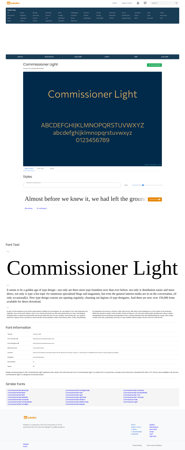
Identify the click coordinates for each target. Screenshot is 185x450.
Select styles (29, 169)
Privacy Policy (137, 445)
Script (107, 57)
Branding (48, 13)
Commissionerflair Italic (74, 393)
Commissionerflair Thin (131, 395)
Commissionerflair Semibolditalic (135, 393)
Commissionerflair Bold (16, 395)
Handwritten (126, 15)
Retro (136, 18)
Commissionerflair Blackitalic (18, 390)
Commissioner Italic (130, 399)
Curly (148, 13)
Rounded (150, 18)
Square (22, 21)
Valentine (61, 21)
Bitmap (35, 13)
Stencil (35, 21)
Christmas (112, 13)
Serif (136, 57)
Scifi (161, 18)
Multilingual (87, 18)
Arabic (22, 13)
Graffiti (86, 15)
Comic (124, 13)
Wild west (74, 21)
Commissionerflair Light (74, 395)
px (126, 185)
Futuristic (74, 15)
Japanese (23, 18)
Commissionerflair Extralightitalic (78, 390)
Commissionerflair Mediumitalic (77, 402)
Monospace (49, 57)
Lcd (47, 18)
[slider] (146, 185)
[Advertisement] (63, 39)
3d (8, 13)
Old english (99, 18)
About (52, 169)
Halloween (112, 15)
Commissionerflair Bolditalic (18, 397)
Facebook (134, 434)
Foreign (60, 15)
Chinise (98, 13)
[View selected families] (145, 3)
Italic (9, 18)
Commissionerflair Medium (75, 399)
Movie (73, 18)
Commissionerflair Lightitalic (76, 397)
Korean (35, 18)
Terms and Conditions (154, 445)
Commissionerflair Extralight (18, 404)
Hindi (148, 15)
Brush (60, 13)
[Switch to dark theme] (138, 3)
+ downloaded (136, 432)
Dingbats (23, 15)
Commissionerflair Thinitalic (133, 397)
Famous (48, 15)
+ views (134, 429)
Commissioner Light (92, 267)
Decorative (10, 15)
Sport (9, 21)
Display (20, 57)
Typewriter (49, 21)
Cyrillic (162, 13)
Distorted (36, 15)
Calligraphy (74, 13)
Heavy (136, 15)
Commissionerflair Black (16, 393)
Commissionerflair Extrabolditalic (20, 402)
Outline (111, 18)
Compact (138, 13)
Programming (126, 18)
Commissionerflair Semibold (133, 390)
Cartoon (86, 13)
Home (114, 3)
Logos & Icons (127, 3)
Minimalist (61, 18)
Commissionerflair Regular (75, 404)
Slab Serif (164, 57)
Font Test (40, 169)
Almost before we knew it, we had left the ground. (86, 198)
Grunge (98, 15)
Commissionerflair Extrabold (18, 399)
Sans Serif (78, 57)
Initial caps (163, 15)
